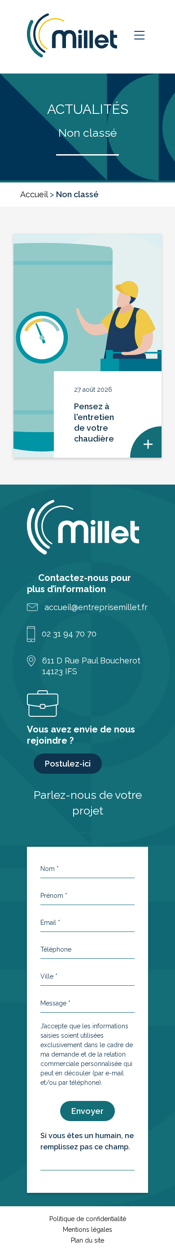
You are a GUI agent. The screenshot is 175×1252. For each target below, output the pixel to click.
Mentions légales (87, 1229)
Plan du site (87, 1240)
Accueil (34, 194)
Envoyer (87, 1111)
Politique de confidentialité (87, 1218)
